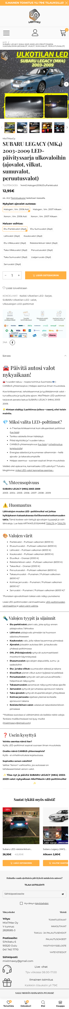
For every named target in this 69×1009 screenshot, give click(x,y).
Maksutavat (58, 926)
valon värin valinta (28, 606)
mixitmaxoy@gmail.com (16, 723)
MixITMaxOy (9, 138)
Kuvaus (7, 355)
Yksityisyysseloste (54, 945)
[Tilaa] (62, 894)
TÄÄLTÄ (50, 523)
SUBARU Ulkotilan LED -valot (19, 299)
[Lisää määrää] (18, 275)
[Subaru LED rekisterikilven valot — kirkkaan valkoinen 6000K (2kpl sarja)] (21, 825)
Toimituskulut (18, 198)
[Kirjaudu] (35, 32)
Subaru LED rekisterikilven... (17, 849)
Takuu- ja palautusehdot (50, 932)
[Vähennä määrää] (5, 275)
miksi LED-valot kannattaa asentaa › (34, 470)
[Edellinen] (2, 127)
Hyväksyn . (36, 903)
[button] (2, 84)
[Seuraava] (67, 127)
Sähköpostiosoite (14, 893)
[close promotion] (66, 3)
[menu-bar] (6, 33)
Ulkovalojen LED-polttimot (18, 303)
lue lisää (14, 432)
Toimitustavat (57, 919)
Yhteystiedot (58, 952)
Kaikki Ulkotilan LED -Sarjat (36, 295)
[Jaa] (12, 342)
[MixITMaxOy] (34, 16)
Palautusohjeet (56, 939)
